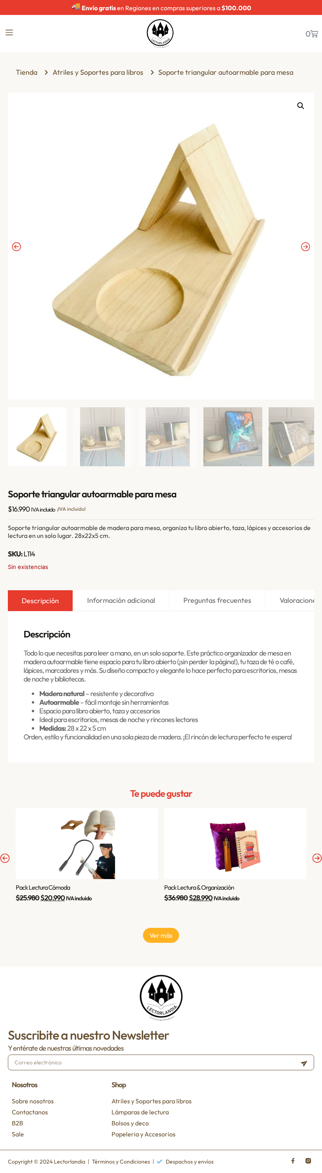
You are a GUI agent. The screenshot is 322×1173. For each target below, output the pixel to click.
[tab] (40, 600)
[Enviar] (304, 1062)
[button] (301, 106)
